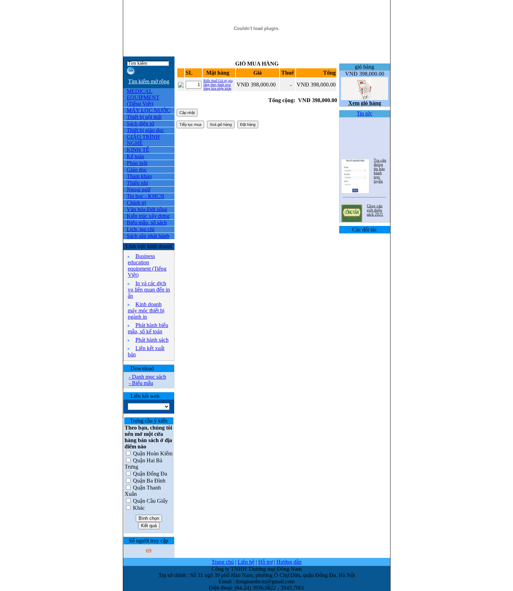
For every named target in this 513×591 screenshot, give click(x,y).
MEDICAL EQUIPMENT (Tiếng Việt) (143, 97)
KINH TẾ (138, 150)
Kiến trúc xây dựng (148, 216)
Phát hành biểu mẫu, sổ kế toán (148, 328)
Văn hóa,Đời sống (147, 209)
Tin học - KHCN (145, 196)
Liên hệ (246, 562)
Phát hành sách (152, 340)
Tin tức (364, 113)
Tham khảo (139, 176)
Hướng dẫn (289, 562)
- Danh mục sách (147, 377)
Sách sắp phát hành (148, 236)
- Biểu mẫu (141, 383)
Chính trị (136, 203)
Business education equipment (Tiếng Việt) (147, 265)
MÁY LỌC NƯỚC (148, 110)
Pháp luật (137, 163)
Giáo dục (137, 170)
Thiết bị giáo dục (145, 130)
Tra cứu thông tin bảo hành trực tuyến (380, 168)
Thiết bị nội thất (144, 117)
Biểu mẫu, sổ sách (147, 223)
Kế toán (135, 156)
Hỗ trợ (265, 562)
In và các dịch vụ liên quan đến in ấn (149, 289)
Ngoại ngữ (138, 189)
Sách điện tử (140, 124)
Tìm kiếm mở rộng (148, 81)
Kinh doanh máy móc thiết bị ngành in (146, 310)
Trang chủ (222, 562)
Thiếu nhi (137, 183)
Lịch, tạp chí (140, 229)
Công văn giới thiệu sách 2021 (375, 207)
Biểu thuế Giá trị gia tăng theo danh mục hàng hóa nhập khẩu (217, 84)
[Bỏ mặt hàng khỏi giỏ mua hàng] (181, 86)
